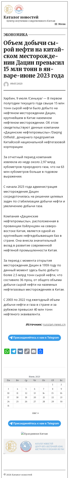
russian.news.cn (54, 324)
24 (8, 401)
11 (17, 393)
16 (61, 393)
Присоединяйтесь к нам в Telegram (36, 337)
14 (44, 393)
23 (61, 397)
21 (44, 397)
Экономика (16, 35)
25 (17, 401)
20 (34, 397)
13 (35, 393)
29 (52, 401)
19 (26, 397)
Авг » (35, 413)
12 (26, 393)
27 (34, 401)
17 (8, 397)
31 (8, 406)
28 (44, 401)
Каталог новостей (21, 17)
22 (52, 397)
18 (17, 397)
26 (26, 401)
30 (61, 401)
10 (8, 393)
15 (53, 393)
